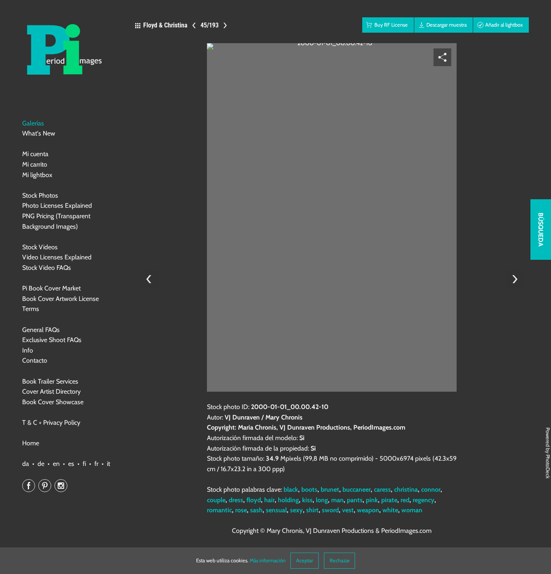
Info (27, 350)
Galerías (33, 123)
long (322, 500)
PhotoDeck (548, 466)
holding (288, 500)
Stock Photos (40, 195)
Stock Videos (40, 247)
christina (406, 489)
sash (256, 510)
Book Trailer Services (50, 381)
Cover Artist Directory (51, 391)
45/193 (209, 25)
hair (269, 500)
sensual (276, 510)
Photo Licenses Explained (57, 205)
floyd (253, 500)
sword (330, 510)
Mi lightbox (37, 175)
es (71, 464)
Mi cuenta (35, 154)
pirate (389, 500)
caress (382, 489)
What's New (38, 133)
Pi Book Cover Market (51, 288)
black (291, 489)
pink (372, 500)
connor (430, 489)
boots (309, 489)
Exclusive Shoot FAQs (51, 340)
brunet (330, 489)
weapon (368, 510)
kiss (307, 500)
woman (411, 510)
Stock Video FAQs (46, 267)
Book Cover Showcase (52, 402)
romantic (219, 510)
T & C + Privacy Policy (51, 422)
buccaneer (356, 489)
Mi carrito (34, 164)
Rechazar (340, 560)
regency (423, 500)
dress (236, 500)
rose (241, 510)
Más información (268, 560)
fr (96, 464)
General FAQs (41, 330)
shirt (312, 510)
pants (355, 500)
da (25, 464)
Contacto (34, 360)
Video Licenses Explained (57, 257)
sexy (296, 510)
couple (216, 500)
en (56, 464)
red (405, 500)
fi (84, 464)
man (337, 500)
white (390, 510)
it (108, 464)
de (41, 464)
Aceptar (304, 560)
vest (348, 510)
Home (30, 443)
